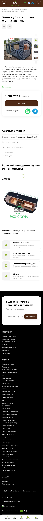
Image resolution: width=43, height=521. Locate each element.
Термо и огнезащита (9, 372)
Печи (3, 375)
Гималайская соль (8, 392)
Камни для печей (8, 397)
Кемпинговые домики (10, 451)
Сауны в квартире (8, 470)
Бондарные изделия (9, 414)
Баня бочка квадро (10, 233)
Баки (3, 400)
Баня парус (6, 443)
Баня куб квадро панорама (19, 9)
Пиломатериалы (8, 364)
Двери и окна (6, 383)
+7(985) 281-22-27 (11, 490)
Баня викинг (6, 440)
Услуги (4, 344)
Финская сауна (7, 417)
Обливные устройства (10, 412)
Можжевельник (7, 394)
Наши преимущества (9, 347)
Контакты (5, 350)
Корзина (5, 481)
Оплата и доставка (9, 336)
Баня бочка (6, 429)
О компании (6, 353)
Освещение (6, 409)
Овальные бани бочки (10, 446)
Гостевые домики (8, 448)
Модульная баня (8, 426)
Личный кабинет (8, 484)
